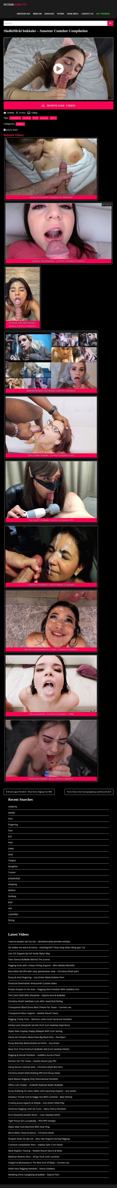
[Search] (110, 23)
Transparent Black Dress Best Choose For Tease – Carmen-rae (39, 1007)
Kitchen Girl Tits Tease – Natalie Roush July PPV (32, 1061)
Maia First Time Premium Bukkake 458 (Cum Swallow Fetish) (38, 1049)
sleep (11, 848)
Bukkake (49, 14)
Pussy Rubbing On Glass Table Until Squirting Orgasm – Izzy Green (42, 1090)
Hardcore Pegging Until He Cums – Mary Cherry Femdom (37, 1108)
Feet (10, 830)
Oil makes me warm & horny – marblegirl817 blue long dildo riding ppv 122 (46, 947)
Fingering (13, 824)
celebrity (12, 806)
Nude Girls (72, 14)
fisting (11, 920)
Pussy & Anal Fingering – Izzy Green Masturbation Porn (36, 977)
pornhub (44, 118)
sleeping (12, 884)
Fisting (60, 14)
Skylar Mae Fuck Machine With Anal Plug (29, 1126)
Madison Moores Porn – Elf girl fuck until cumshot (33, 1156)
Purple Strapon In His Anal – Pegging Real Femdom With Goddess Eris (43, 989)
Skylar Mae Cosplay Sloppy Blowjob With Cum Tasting (35, 1031)
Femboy (12, 896)
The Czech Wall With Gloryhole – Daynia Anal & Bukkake (36, 995)
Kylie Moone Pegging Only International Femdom (33, 1078)
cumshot (26, 118)
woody (11, 812)
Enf (10, 836)
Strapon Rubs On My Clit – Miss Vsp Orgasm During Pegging (39, 1138)
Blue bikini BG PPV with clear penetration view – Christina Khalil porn (43, 971)
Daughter (13, 866)
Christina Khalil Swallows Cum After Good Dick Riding (35, 1001)
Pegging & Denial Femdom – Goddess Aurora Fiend (34, 1055)
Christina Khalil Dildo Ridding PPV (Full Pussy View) (34, 1073)
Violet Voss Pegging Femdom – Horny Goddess (31, 1168)
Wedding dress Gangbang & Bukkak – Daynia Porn (33, 1174)
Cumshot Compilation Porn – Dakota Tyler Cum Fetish (35, 1144)
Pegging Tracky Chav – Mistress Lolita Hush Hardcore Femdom (40, 1019)
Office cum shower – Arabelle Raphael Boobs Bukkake (35, 1084)
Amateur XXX (23, 14)
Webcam (37, 14)
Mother (12, 890)
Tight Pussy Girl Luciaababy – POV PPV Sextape (32, 1120)
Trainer (12, 872)
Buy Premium (103, 14)
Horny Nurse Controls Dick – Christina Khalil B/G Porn (35, 1067)
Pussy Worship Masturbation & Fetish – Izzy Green (33, 1043)
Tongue (12, 860)
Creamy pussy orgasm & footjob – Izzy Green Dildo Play (36, 1102)
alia (10, 908)
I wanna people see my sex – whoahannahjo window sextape (39, 941)
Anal (10, 854)
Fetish (15, 4)
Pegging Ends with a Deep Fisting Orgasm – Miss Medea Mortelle (41, 965)
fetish (35, 118)
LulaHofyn (13, 914)
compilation (15, 118)
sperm (53, 118)
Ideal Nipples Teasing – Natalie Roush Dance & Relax (35, 1150)
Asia (10, 818)
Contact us (87, 14)
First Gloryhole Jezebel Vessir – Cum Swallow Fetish (34, 1114)
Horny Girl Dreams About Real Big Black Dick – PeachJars (37, 1037)
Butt (10, 902)
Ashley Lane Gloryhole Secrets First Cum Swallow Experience (39, 1025)
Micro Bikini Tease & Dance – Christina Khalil (31, 1132)
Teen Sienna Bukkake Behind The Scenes (29, 959)
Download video (61, 105)
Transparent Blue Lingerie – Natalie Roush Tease (33, 1013)
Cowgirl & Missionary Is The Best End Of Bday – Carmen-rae (38, 1162)
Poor (10, 842)
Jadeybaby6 (14, 878)
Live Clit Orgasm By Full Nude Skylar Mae (29, 953)
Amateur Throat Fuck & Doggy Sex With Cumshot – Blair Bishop (40, 1096)
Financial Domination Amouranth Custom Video (32, 983)
